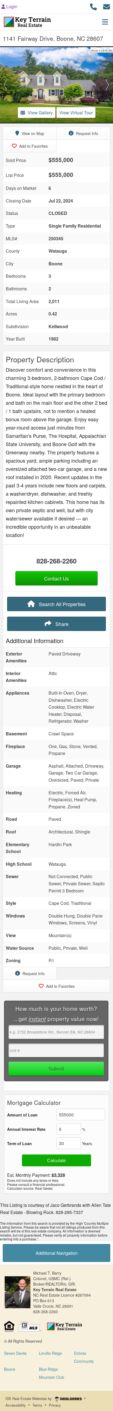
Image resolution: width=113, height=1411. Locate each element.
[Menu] (105, 21)
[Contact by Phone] (93, 6)
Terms (37, 1405)
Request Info (86, 133)
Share (61, 623)
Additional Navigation (57, 1253)
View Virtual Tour (76, 112)
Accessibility (15, 1405)
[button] (5, 84)
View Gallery (40, 112)
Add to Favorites (33, 146)
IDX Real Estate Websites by (29, 1398)
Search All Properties (62, 604)
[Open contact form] (106, 6)
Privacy (55, 1405)
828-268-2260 (56, 560)
